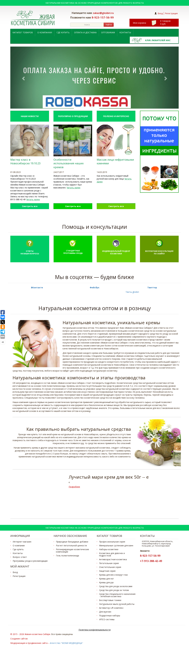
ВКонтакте (37, 287)
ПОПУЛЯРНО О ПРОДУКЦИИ (73, 116)
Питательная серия (109, 563)
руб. (165, 22)
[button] (23, 78)
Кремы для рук (106, 582)
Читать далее (33, 199)
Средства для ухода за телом (114, 590)
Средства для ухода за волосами (115, 586)
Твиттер (152, 287)
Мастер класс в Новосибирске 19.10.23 (25, 161)
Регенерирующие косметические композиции (72, 550)
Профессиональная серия (112, 542)
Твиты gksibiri (132, 292)
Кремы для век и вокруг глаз (113, 575)
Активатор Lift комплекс (111, 608)
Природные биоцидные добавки (72, 542)
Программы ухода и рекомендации (30, 561)
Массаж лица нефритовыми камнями (115, 161)
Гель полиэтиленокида (67, 555)
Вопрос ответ (20, 557)
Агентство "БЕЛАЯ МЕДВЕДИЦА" (66, 643)
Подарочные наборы (109, 615)
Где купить (63, 32)
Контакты (125, 32)
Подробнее (74, 486)
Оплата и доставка (85, 32)
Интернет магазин (22, 542)
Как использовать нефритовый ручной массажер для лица (112, 177)
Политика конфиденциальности (95, 629)
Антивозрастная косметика (113, 559)
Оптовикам (108, 32)
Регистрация (171, 13)
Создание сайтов (19, 638)
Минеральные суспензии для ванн (116, 545)
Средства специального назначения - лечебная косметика (117, 595)
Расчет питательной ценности (71, 545)
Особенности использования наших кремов (68, 163)
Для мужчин (105, 612)
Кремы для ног (106, 578)
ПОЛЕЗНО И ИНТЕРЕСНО (116, 116)
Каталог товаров (23, 32)
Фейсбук (94, 287)
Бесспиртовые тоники (110, 600)
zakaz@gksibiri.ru (103, 13)
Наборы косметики (108, 549)
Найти (109, 24)
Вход (160, 13)
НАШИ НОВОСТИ (30, 116)
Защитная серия (107, 571)
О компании (44, 32)
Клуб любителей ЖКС (158, 40)
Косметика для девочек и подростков (112, 554)
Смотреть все (30, 206)
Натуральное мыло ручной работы (116, 604)
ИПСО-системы (106, 619)
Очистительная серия (110, 567)
